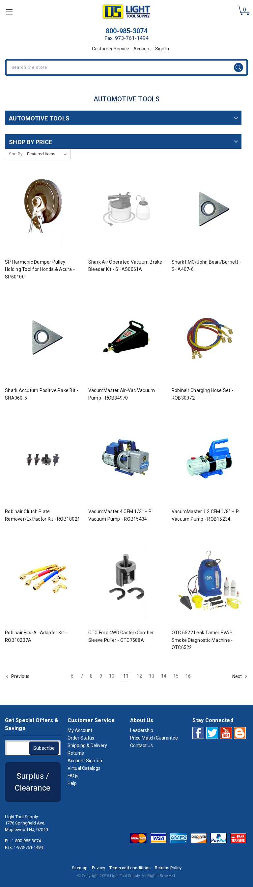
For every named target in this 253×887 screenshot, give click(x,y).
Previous (19, 676)
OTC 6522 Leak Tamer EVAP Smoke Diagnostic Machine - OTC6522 (202, 640)
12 (139, 676)
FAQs (73, 775)
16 (188, 676)
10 (111, 676)
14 (163, 676)
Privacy (98, 867)
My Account (80, 730)
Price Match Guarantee (154, 738)
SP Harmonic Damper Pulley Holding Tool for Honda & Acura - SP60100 (40, 269)
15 (176, 676)
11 (125, 676)
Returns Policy (168, 867)
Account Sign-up (85, 760)
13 (151, 676)
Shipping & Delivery (87, 745)
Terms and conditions (130, 867)
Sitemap (80, 867)
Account (142, 48)
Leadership (141, 730)
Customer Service (110, 48)
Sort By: (16, 153)
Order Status (81, 738)
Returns (76, 753)
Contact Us (141, 745)
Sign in (162, 48)
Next (237, 676)
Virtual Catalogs (84, 768)
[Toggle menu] (9, 12)
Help (72, 783)
